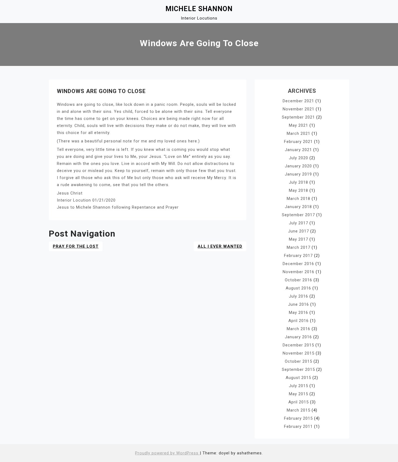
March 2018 (298, 198)
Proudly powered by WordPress (167, 453)
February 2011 (298, 426)
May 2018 (298, 190)
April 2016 (298, 320)
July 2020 (298, 157)
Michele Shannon (199, 9)
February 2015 (298, 418)
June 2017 (298, 231)
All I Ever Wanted (220, 246)
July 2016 (298, 296)
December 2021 (298, 100)
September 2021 (298, 117)
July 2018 (298, 182)
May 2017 (298, 239)
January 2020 (298, 166)
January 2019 (298, 174)
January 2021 (298, 149)
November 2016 (298, 271)
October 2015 (298, 361)
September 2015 (298, 369)
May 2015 (298, 393)
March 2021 (298, 133)
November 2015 (298, 353)
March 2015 (298, 410)
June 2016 (298, 304)
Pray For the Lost (76, 246)
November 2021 (298, 109)
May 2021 (298, 125)
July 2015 (298, 385)
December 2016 (298, 263)
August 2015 (298, 377)
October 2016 (298, 280)
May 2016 (298, 312)
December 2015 (298, 345)
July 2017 (298, 223)
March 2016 (298, 328)
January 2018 (298, 206)
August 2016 (298, 288)
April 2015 (298, 402)
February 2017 (298, 255)
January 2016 (298, 336)
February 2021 (298, 141)
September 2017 (298, 214)
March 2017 (298, 247)
